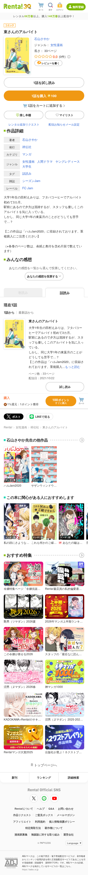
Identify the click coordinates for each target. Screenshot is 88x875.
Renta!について (24, 808)
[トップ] (13, 6)
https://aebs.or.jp (30, 869)
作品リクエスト (22, 815)
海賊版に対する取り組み (45, 834)
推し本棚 (25, 115)
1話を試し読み (44, 82)
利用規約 (40, 821)
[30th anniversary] (27, 6)
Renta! (8, 427)
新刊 (14, 777)
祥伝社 (26, 147)
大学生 (26, 166)
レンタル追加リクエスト (23, 124)
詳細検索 (73, 777)
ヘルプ (41, 808)
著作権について (54, 828)
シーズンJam (31, 180)
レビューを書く (51, 63)
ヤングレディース (67, 161)
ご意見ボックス (44, 815)
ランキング (44, 777)
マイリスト (66, 115)
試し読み (65, 387)
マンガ (26, 154)
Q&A (51, 808)
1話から (9, 312)
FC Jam (27, 188)
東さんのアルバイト (43, 321)
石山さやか (42, 38)
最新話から (26, 312)
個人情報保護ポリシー (62, 821)
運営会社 (68, 834)
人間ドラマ (45, 161)
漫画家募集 (21, 834)
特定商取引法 (33, 828)
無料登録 (78, 7)
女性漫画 (56, 45)
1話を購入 (44, 95)
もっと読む (72, 366)
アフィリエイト (22, 821)
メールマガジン (66, 815)
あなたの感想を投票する (42, 276)
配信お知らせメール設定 (64, 124)
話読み (26, 173)
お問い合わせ (65, 808)
